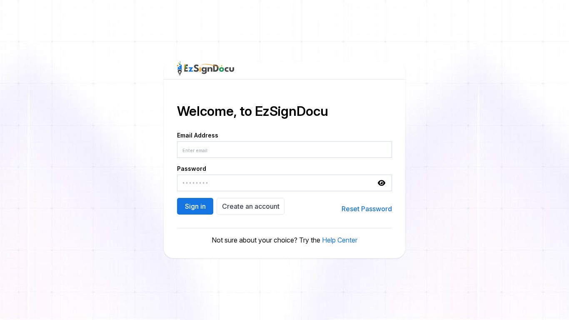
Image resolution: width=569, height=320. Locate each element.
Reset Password (367, 209)
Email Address (197, 135)
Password (191, 168)
